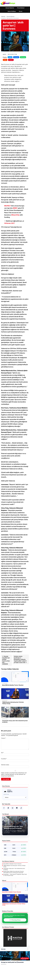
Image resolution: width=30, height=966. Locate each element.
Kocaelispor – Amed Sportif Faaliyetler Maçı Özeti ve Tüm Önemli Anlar (15, 875)
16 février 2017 (9, 223)
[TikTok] (21, 808)
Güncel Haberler (10, 8)
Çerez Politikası (12, 11)
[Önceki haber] (22, 818)
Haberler (3, 16)
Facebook (16, 57)
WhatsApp (23, 57)
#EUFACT (7, 206)
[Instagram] (12, 808)
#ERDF (15, 208)
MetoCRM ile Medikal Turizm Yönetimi (12, 863)
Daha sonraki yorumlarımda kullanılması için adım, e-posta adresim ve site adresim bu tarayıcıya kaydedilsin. (14, 774)
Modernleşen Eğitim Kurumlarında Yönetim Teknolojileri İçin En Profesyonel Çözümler (13, 872)
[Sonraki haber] (25, 818)
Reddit (5, 59)
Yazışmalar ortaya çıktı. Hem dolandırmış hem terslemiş (14, 869)
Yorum (3, 738)
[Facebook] (4, 808)
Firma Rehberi (20, 8)
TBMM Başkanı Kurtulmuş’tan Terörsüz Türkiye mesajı (14, 866)
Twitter (10, 57)
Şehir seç (6, 794)
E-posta (4, 758)
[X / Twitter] (8, 808)
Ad (2, 752)
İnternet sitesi (5, 764)
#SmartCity (15, 215)
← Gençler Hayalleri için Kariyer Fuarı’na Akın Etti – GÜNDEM (6, 660)
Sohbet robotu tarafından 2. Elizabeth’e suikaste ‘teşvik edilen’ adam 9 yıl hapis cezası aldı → (20, 659)
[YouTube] (17, 808)
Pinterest (11, 59)
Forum (20, 11)
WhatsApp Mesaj (15, 920)
